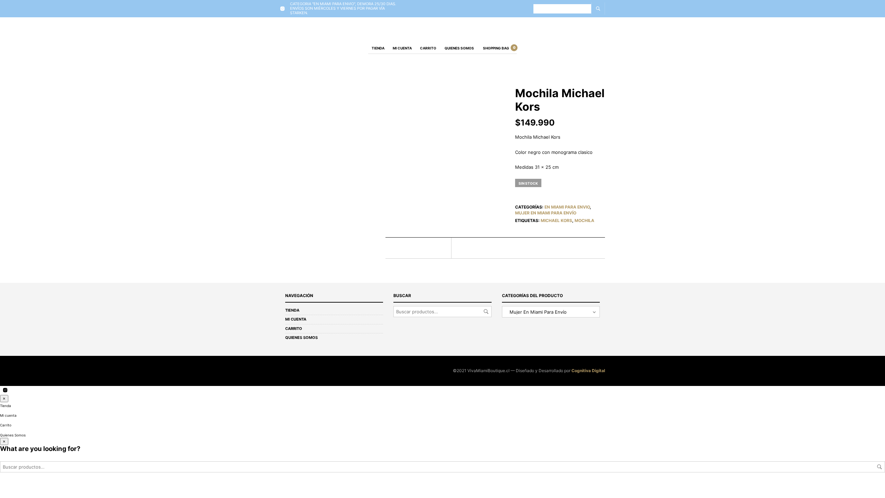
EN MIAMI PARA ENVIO (567, 207)
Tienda (378, 48)
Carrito (428, 48)
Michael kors (556, 220)
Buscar (486, 311)
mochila (584, 220)
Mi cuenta (402, 48)
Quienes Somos (459, 48)
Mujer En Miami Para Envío (545, 212)
